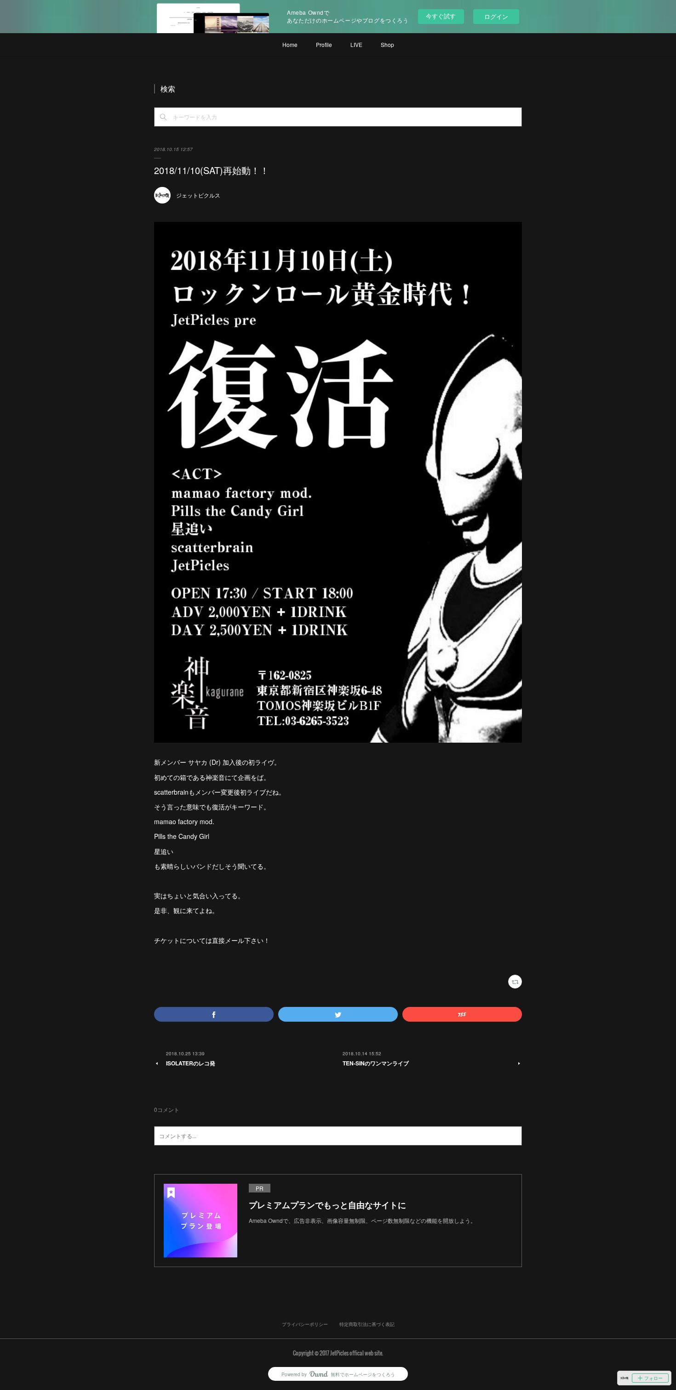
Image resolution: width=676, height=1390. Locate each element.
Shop (387, 44)
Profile (324, 44)
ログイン (496, 16)
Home (290, 44)
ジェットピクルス (198, 195)
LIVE (356, 44)
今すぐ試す (441, 16)
